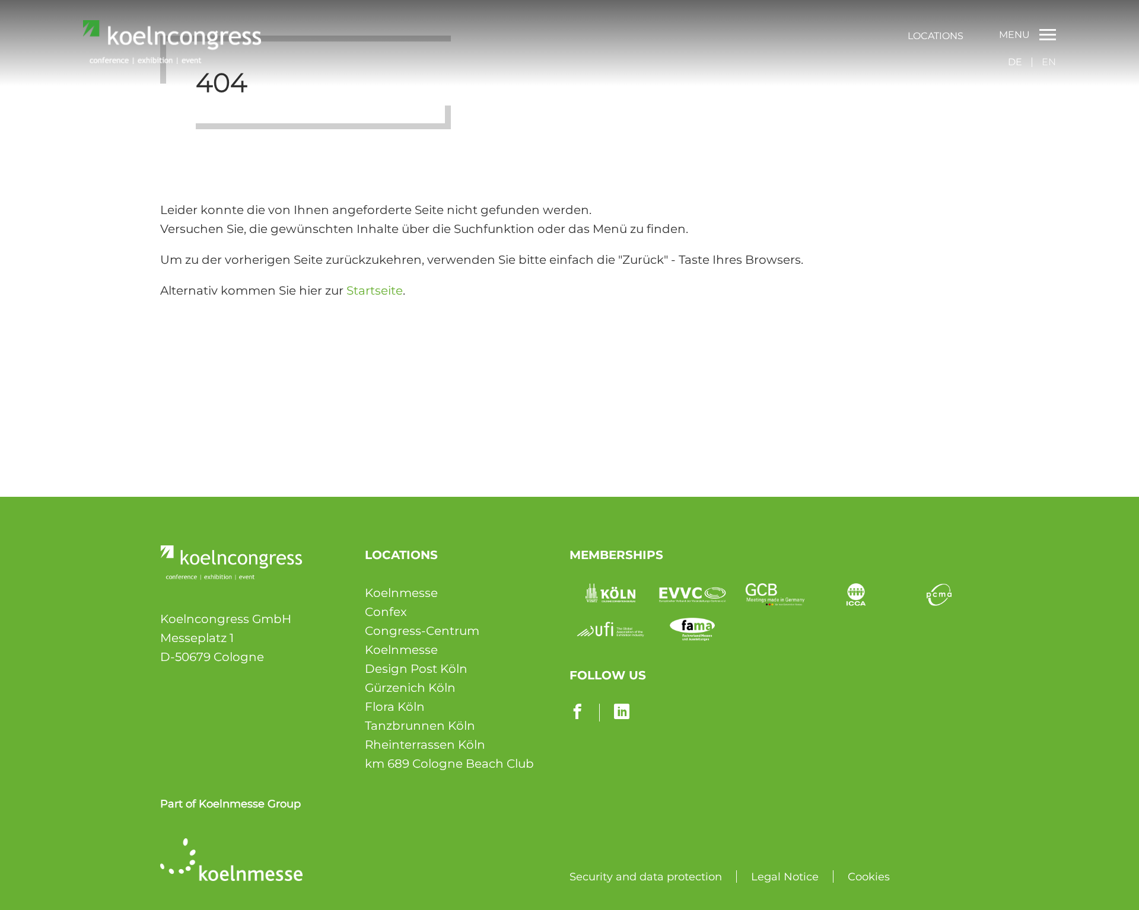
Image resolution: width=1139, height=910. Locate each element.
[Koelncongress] (172, 60)
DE (1015, 62)
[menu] (935, 35)
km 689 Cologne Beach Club (449, 763)
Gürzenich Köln (410, 688)
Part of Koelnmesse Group (230, 803)
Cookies (869, 876)
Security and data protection (646, 876)
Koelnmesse (401, 593)
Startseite (374, 290)
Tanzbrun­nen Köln (420, 726)
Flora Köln (395, 707)
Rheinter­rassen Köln (425, 744)
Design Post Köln (416, 669)
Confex (386, 612)
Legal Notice (785, 876)
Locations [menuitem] (935, 35)
